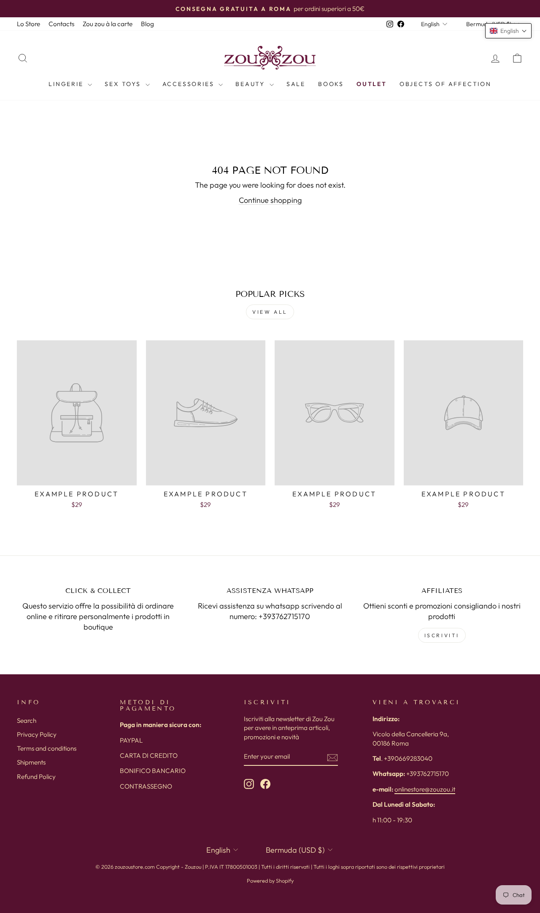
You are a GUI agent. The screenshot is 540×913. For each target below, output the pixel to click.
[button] (508, 31)
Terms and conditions (46, 748)
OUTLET (371, 84)
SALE (295, 84)
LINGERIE (67, 84)
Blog (147, 24)
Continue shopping (270, 200)
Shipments (31, 762)
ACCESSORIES (189, 84)
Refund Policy (36, 777)
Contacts (61, 24)
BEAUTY (251, 84)
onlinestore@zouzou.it (424, 789)
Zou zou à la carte (107, 24)
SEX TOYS (124, 84)
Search (26, 720)
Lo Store (28, 24)
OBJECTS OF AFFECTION (445, 84)
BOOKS (331, 84)
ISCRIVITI (441, 635)
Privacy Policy (37, 734)
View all (270, 312)
